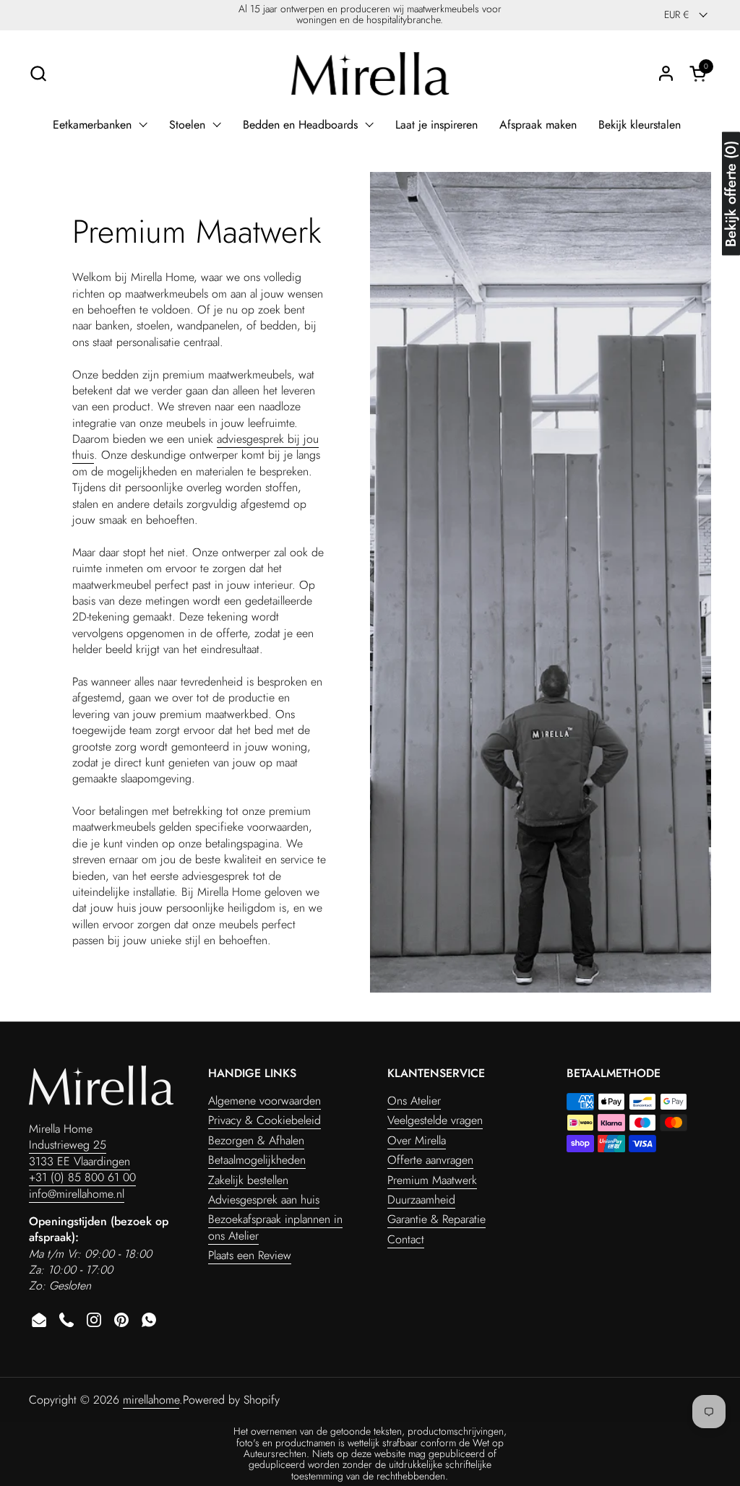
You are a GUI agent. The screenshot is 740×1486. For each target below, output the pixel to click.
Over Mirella (416, 1140)
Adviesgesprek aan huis (263, 1199)
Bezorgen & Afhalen (256, 1140)
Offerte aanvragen (430, 1160)
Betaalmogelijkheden (257, 1160)
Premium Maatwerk (432, 1180)
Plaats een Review (249, 1255)
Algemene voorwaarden (264, 1100)
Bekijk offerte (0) (731, 194)
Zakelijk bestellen (248, 1180)
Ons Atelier (414, 1100)
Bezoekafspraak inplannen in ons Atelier (275, 1227)
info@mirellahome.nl (76, 1193)
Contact (405, 1239)
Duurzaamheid (421, 1199)
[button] (38, 73)
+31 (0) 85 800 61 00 (82, 1177)
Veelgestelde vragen (435, 1120)
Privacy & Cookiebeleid (264, 1120)
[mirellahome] (370, 73)
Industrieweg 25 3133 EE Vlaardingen (79, 1152)
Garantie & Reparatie (436, 1219)
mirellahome (151, 1399)
